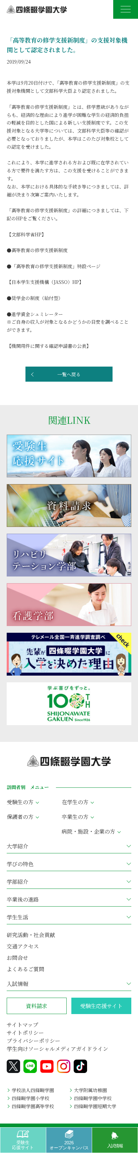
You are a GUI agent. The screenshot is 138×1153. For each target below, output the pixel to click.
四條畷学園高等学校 (33, 1106)
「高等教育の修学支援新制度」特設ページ (55, 266)
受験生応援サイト (23, 1145)
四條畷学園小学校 (30, 1098)
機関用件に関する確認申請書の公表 (48, 345)
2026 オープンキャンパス (69, 1145)
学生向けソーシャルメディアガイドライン (57, 1049)
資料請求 (36, 1006)
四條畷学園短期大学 (95, 1106)
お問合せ (17, 958)
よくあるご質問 (25, 969)
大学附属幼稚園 (90, 1090)
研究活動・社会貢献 (31, 935)
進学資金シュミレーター (39, 314)
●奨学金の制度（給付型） (35, 298)
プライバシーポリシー (33, 1041)
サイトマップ (22, 1024)
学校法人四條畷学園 (33, 1090)
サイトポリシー (25, 1032)
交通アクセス (23, 946)
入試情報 (115, 1145)
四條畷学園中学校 (93, 1098)
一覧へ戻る (69, 374)
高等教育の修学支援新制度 (39, 250)
